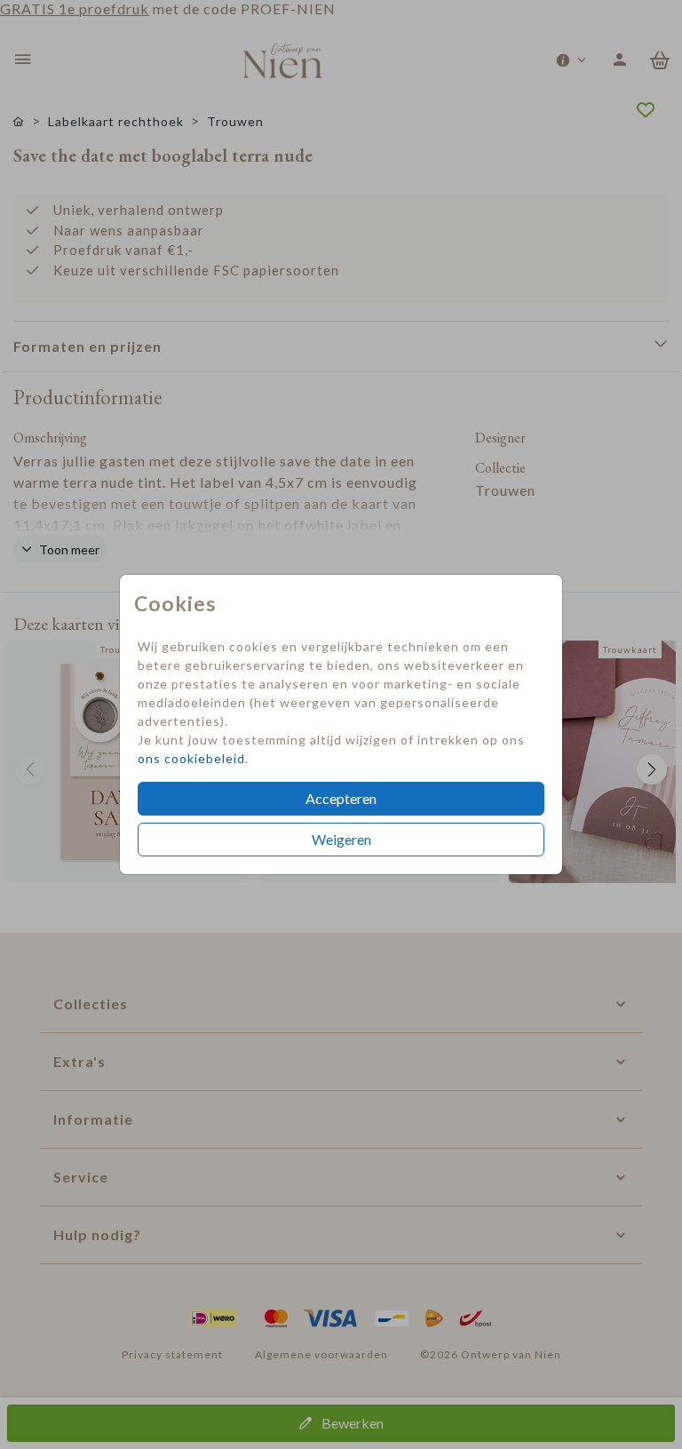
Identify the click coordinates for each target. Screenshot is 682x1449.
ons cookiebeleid (191, 758)
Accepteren (341, 798)
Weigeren (341, 839)
